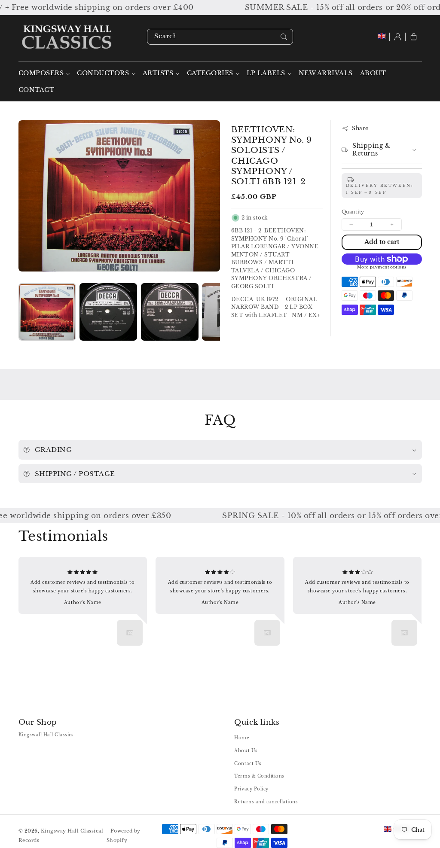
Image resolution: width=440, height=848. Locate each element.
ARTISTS (158, 73)
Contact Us (247, 763)
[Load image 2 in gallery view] (108, 312)
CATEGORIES (210, 73)
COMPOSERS (41, 73)
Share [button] (360, 128)
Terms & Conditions (259, 776)
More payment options (381, 267)
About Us (245, 750)
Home (241, 738)
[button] (414, 37)
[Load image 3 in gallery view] (170, 312)
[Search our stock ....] (284, 36)
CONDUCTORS (103, 73)
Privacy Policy (251, 789)
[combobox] (220, 37)
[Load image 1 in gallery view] (47, 312)
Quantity (353, 212)
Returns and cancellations (266, 802)
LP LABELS (266, 73)
